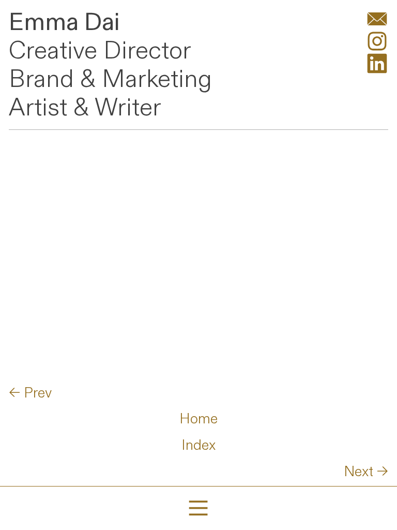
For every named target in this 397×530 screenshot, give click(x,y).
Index (198, 445)
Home (198, 419)
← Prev (30, 393)
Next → (366, 471)
